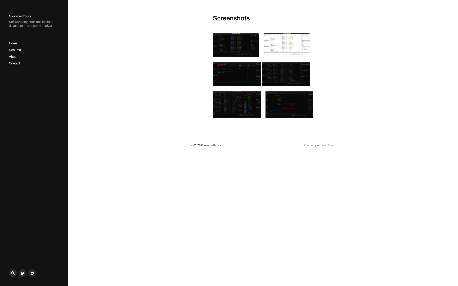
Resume (15, 50)
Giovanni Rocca (20, 16)
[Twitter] (22, 273)
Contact (14, 63)
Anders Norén (326, 145)
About (13, 56)
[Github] (32, 273)
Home (13, 43)
